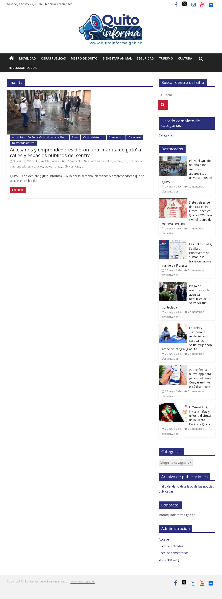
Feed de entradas (171, 546)
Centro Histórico (93, 137)
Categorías (166, 135)
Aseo (75, 137)
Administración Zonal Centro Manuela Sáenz (39, 137)
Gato (48, 166)
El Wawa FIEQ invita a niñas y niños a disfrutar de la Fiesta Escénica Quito (200, 415)
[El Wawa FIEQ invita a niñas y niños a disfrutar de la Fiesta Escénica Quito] (173, 405)
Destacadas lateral (23, 143)
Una (77, 166)
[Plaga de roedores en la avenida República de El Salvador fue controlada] (173, 284)
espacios (37, 166)
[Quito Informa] (111, 15)
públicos (68, 166)
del (131, 161)
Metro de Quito (84, 58)
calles (108, 161)
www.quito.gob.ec (82, 581)
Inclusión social (23, 68)
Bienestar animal (117, 58)
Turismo (166, 58)
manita (57, 166)
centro (118, 161)
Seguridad (145, 58)
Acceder (164, 539)
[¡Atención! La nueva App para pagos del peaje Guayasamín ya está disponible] (173, 368)
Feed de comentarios (174, 553)
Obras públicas (53, 58)
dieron (138, 161)
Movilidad (27, 58)
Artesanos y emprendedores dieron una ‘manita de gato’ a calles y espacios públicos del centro (75, 152)
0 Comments (73, 161)
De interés (135, 137)
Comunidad (116, 137)
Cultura (185, 58)
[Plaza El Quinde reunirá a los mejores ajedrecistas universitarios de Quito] (173, 159)
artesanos (97, 161)
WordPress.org (169, 560)
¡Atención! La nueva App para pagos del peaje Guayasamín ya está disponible (200, 378)
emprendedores (20, 166)
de (125, 161)
